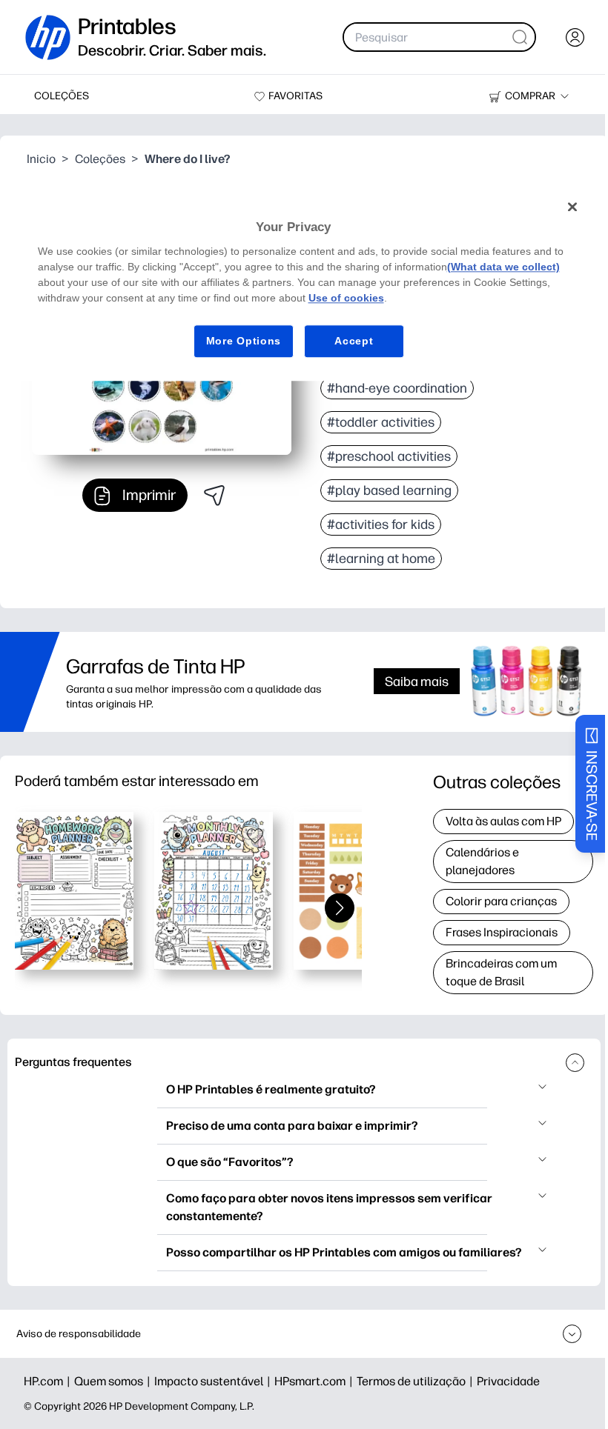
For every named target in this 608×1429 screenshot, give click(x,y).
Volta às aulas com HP (503, 821)
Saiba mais (417, 681)
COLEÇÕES (61, 96)
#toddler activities (380, 422)
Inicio (41, 159)
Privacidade (508, 1381)
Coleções (100, 159)
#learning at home (381, 558)
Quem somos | (114, 1381)
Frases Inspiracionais (502, 932)
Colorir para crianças (501, 901)
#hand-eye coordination (397, 388)
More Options (243, 341)
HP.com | (49, 1381)
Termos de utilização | (417, 1381)
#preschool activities (389, 456)
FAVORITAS (295, 96)
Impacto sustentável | (214, 1381)
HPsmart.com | (315, 1381)
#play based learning (389, 490)
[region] (304, 286)
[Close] (572, 207)
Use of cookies (346, 298)
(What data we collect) (503, 267)
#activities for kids (380, 524)
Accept (353, 341)
